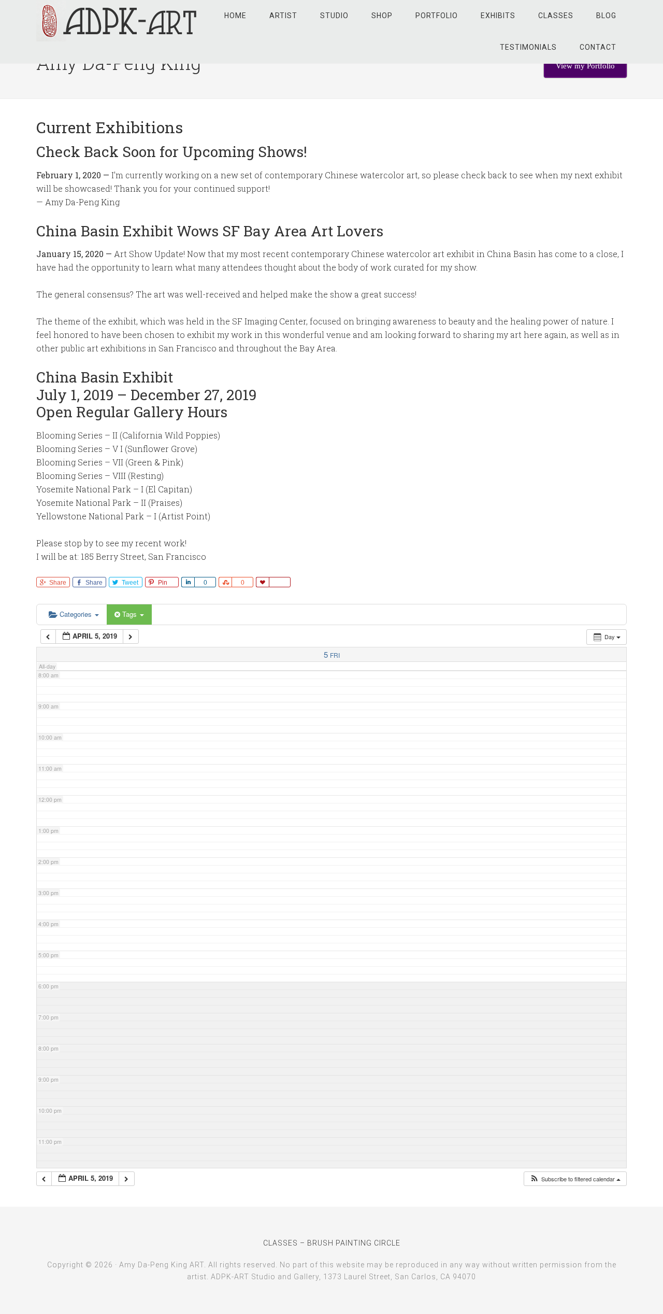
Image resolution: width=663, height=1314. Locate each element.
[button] (575, 1179)
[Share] (187, 582)
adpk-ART (119, 20)
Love (262, 582)
